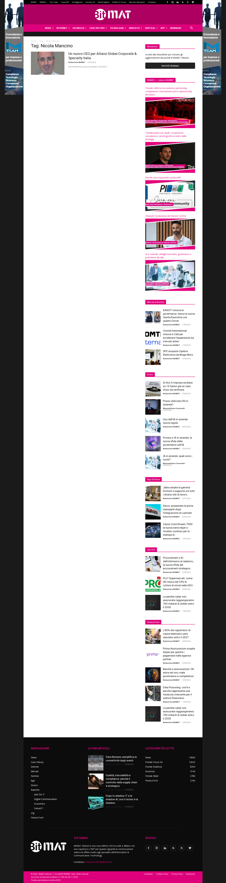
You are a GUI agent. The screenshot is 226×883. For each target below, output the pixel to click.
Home (33, 41)
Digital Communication (45, 799)
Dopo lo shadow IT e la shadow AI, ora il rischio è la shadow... (122, 799)
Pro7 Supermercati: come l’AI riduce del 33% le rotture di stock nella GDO (178, 582)
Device (34, 785)
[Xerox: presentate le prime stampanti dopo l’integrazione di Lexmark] (153, 512)
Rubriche (35, 789)
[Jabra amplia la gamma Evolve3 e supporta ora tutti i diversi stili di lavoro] (153, 493)
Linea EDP (65, 2)
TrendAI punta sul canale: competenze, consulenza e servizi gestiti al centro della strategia (165, 136)
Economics (39, 803)
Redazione (190, 874)
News (48, 28)
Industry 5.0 (90, 2)
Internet (61, 28)
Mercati (34, 771)
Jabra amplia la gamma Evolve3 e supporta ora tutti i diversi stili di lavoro (179, 491)
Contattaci (152, 2)
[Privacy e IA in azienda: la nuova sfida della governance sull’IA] (153, 443)
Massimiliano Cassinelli (174, 408)
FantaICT (38, 808)
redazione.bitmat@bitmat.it (98, 861)
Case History (97, 28)
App (163, 28)
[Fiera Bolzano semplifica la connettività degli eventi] (95, 763)
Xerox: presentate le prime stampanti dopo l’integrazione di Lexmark (178, 509)
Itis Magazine (77, 2)
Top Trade (53, 2)
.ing (32, 812)
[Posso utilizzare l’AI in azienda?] (153, 407)
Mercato (134, 28)
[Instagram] (172, 2)
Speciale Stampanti (137, 2)
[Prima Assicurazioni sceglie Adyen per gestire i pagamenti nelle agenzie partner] (153, 654)
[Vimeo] (192, 2)
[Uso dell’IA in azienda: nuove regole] (153, 425)
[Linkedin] (177, 2)
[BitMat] (113, 14)
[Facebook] (167, 2)
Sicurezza (78, 28)
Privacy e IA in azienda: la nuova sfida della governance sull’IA (177, 441)
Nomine (35, 775)
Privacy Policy (177, 874)
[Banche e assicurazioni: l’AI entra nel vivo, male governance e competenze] (153, 675)
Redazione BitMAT (76, 62)
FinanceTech (37, 817)
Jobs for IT (39, 794)
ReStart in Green (119, 2)
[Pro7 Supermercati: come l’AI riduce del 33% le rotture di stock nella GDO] (153, 584)
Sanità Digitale (103, 2)
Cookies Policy (162, 874)
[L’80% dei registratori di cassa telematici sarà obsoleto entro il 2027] (153, 636)
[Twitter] (187, 2)
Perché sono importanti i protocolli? (163, 177)
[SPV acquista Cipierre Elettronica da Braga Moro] (153, 357)
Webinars (175, 28)
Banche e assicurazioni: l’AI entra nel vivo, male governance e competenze (178, 672)
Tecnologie (117, 28)
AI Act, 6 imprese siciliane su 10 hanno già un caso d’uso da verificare (178, 386)
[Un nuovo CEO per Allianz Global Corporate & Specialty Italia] (47, 63)
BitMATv (43, 2)
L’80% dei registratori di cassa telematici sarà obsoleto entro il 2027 (176, 634)
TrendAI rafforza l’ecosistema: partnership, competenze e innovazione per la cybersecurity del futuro (168, 91)
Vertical (150, 28)
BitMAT (34, 2)
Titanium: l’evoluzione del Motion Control (165, 215)
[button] (191, 28)
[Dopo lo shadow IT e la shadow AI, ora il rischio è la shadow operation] (95, 801)
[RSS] (182, 2)
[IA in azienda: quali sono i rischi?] (153, 462)
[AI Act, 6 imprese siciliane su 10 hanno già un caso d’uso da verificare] (153, 388)
